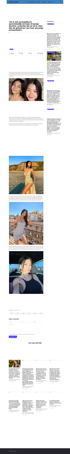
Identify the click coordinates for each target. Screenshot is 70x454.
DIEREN (49, 2)
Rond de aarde (14, 2)
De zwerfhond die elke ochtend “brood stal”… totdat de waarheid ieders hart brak (55, 402)
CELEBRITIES (44, 2)
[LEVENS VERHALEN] (54, 31)
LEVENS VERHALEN (31, 2)
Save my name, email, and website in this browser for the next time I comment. (22, 334)
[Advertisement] (35, 13)
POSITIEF (38, 2)
